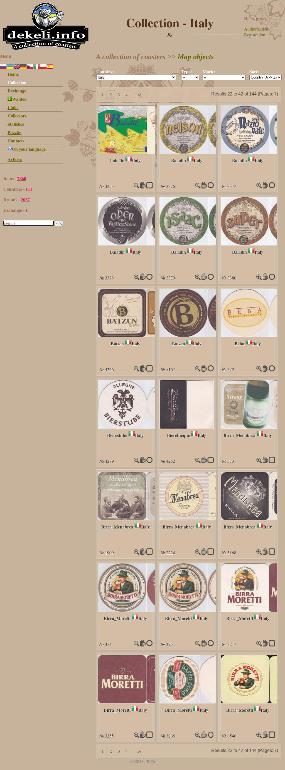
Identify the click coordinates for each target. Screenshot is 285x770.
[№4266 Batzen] (146, 335)
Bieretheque (178, 435)
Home (13, 74)
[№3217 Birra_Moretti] (259, 645)
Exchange (17, 90)
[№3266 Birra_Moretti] (199, 701)
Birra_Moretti (117, 618)
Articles (15, 159)
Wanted (19, 99)
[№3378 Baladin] (147, 243)
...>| (137, 94)
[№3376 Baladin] (207, 152)
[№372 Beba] (259, 370)
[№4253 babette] (146, 152)
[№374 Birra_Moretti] (146, 610)
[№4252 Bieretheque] (186, 427)
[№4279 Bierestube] (146, 427)
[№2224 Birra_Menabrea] (208, 518)
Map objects (196, 57)
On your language (29, 149)
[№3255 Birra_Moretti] (146, 701)
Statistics (16, 124)
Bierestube (117, 435)
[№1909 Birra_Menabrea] (146, 518)
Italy (136, 160)
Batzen (117, 343)
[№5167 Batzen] (207, 335)
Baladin (178, 160)
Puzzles (14, 132)
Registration (254, 34)
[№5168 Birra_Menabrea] (259, 553)
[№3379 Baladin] (208, 243)
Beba (239, 343)
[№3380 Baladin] (259, 278)
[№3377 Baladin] (259, 187)
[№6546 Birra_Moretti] (259, 736)
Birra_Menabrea (239, 435)
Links (13, 107)
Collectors (17, 115)
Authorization (256, 29)
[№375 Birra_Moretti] (207, 610)
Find (58, 223)
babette (117, 160)
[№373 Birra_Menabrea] (259, 461)
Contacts (16, 140)
